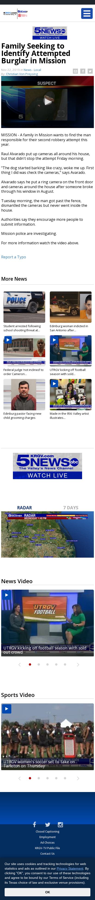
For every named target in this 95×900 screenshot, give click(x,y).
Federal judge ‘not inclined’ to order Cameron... (23, 372)
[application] (47, 102)
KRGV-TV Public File (47, 848)
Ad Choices (47, 843)
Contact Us (47, 854)
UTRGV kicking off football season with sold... (68, 372)
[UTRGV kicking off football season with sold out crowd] (71, 351)
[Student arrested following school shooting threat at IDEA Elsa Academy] (24, 307)
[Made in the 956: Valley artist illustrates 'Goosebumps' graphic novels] (71, 394)
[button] (47, 102)
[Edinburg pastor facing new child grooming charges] (24, 394)
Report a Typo (13, 256)
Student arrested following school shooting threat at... (22, 328)
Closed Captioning (47, 831)
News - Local (32, 70)
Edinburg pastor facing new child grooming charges (22, 415)
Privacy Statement (70, 868)
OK (47, 892)
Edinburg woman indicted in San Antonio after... (69, 328)
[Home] (31, 14)
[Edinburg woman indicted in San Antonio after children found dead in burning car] (71, 307)
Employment (47, 837)
